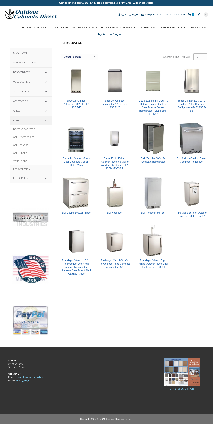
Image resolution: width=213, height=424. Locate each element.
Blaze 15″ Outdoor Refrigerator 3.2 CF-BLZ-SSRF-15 (76, 104)
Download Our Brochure (182, 389)
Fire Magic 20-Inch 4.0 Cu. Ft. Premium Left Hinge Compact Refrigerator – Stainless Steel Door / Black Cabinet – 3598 (76, 267)
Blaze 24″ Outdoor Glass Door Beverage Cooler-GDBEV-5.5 (76, 161)
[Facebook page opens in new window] (206, 14)
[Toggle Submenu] (46, 72)
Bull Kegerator (114, 212)
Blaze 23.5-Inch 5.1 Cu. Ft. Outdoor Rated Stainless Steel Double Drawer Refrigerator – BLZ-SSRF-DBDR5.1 (153, 107)
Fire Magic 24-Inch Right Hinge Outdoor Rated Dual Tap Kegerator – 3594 (153, 263)
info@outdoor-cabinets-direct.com (165, 14)
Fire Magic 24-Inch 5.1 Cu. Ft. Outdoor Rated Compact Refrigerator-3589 (115, 263)
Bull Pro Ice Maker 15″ (153, 212)
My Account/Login (109, 34)
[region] (31, 217)
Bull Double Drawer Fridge (76, 212)
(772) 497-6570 (129, 14)
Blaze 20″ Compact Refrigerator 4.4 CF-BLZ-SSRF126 (114, 104)
